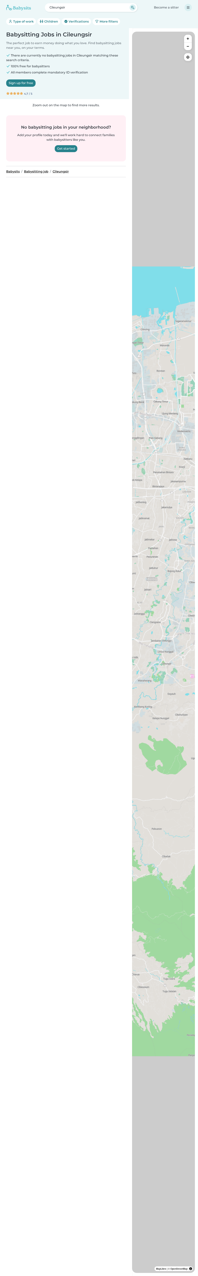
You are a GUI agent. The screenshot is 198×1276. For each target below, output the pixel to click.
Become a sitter (166, 7)
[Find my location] (188, 57)
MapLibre (161, 1268)
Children (51, 21)
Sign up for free (21, 83)
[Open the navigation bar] (188, 7)
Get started (66, 148)
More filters (108, 21)
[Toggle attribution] (190, 1268)
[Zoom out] (188, 46)
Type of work (23, 21)
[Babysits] (18, 7)
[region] (163, 652)
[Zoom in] (188, 38)
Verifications (78, 21)
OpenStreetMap (179, 1268)
